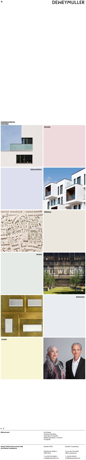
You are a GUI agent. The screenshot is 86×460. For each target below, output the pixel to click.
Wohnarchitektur (8, 122)
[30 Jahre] (22, 273)
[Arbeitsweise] (64, 316)
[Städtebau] (64, 231)
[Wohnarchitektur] (22, 188)
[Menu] (2, 2)
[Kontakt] (22, 358)
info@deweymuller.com (51, 458)
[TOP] (1, 428)
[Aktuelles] (64, 146)
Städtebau (5, 124)
